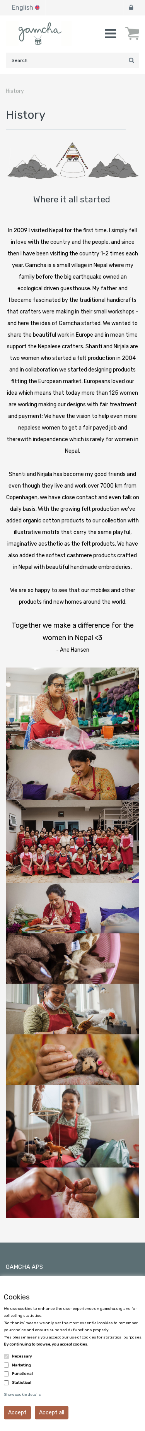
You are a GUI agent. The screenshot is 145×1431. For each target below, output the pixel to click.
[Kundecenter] (131, 7)
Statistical (21, 1382)
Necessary (22, 1356)
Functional (22, 1373)
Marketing (21, 1365)
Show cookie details (22, 1394)
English (22, 7)
